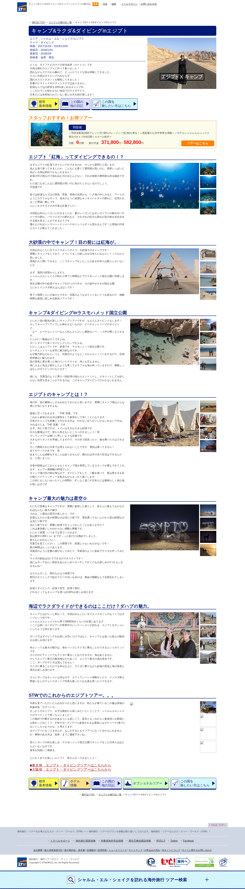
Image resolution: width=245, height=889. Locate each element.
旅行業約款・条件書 (74, 850)
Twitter (174, 840)
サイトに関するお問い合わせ (197, 850)
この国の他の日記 (76, 104)
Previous (131, 188)
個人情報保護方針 (53, 850)
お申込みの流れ (152, 850)
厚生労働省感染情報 (140, 840)
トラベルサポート (60, 840)
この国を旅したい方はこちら (116, 104)
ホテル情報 (75, 783)
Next (198, 188)
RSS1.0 (160, 840)
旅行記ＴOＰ (38, 22)
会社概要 (37, 850)
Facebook (188, 840)
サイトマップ (135, 850)
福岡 (114, 4)
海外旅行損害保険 (86, 840)
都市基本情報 (45, 104)
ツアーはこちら (197, 143)
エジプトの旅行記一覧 (60, 22)
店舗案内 (91, 850)
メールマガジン (129, 4)
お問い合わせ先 (149, 4)
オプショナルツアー (147, 783)
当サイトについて (171, 850)
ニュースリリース (118, 850)
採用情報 (102, 850)
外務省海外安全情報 (112, 840)
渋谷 (105, 4)
